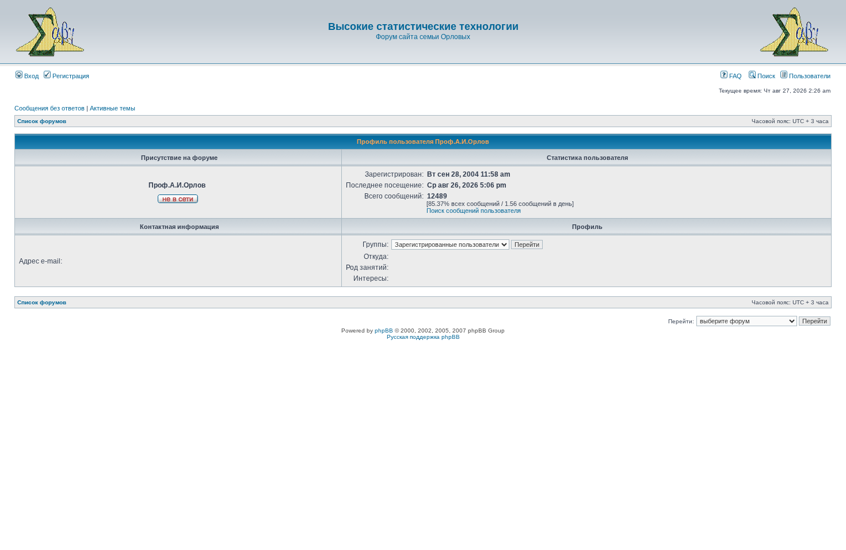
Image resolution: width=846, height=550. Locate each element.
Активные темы (112, 108)
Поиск (765, 75)
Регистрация (70, 75)
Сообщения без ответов (49, 108)
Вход (30, 75)
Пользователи (808, 75)
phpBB (384, 330)
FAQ (734, 75)
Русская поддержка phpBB (423, 337)
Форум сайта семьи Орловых (423, 37)
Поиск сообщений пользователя (473, 210)
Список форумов (41, 121)
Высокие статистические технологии (423, 26)
